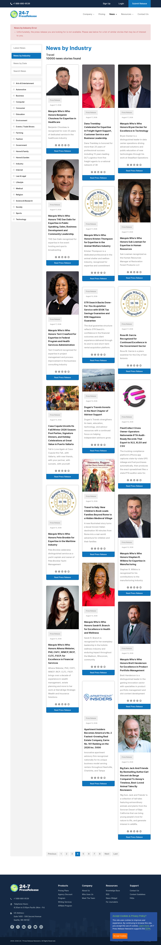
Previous (52, 854)
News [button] (112, 14)
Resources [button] (126, 14)
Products (63, 886)
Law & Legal (21, 176)
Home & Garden (22, 158)
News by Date (20, 63)
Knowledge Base (113, 891)
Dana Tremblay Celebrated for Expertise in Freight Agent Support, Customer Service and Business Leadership (98, 131)
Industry (19, 164)
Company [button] (88, 14)
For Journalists (112, 902)
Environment (21, 120)
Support (134, 886)
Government (21, 145)
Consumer (20, 108)
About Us (86, 891)
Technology (21, 219)
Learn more (144, 925)
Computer (20, 102)
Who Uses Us (87, 894)
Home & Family (22, 151)
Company (87, 886)
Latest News (19, 48)
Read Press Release (62, 151)
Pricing (101, 14)
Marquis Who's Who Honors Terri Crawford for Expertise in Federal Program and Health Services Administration (62, 337)
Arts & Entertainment (25, 83)
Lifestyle (19, 182)
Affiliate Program (65, 906)
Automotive (21, 90)
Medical (19, 189)
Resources (112, 886)
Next (107, 854)
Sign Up (106, 4)
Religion (19, 195)
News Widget (111, 898)
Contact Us (143, 14)
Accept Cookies (120, 936)
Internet (19, 170)
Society (19, 207)
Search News (19, 71)
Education (20, 114)
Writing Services (65, 902)
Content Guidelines (137, 894)
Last (115, 854)
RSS (107, 894)
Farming (19, 133)
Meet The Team (88, 898)
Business (20, 96)
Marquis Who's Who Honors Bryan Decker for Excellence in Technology (134, 127)
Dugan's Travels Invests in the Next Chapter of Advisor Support (97, 411)
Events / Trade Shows (25, 127)
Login (121, 4)
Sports (19, 213)
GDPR (147, 928)
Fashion (19, 139)
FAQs (132, 898)
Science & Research (24, 201)
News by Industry (21, 56)
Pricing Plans (63, 891)
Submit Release (139, 4)
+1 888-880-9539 (21, 4)
